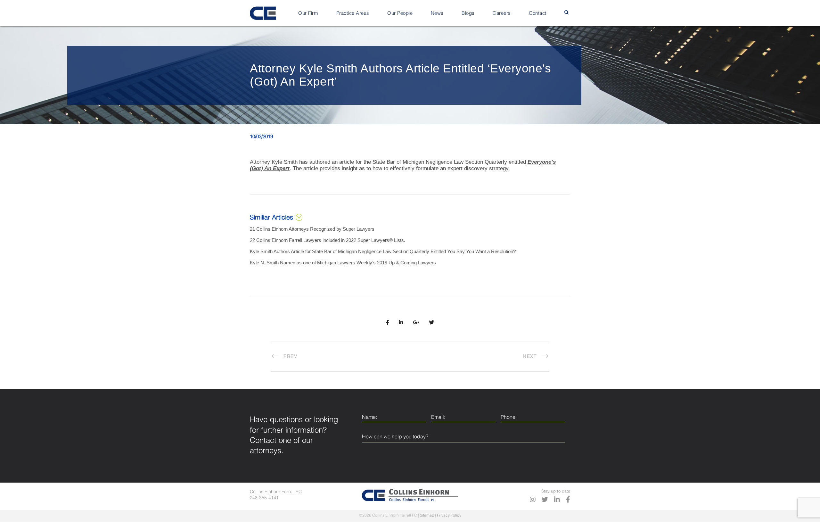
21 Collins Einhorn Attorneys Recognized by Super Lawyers (312, 229)
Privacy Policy (449, 516)
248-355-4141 (264, 498)
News (437, 13)
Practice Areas (352, 13)
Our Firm (308, 13)
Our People (400, 13)
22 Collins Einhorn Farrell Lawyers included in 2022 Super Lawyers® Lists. (327, 240)
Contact (537, 13)
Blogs (468, 13)
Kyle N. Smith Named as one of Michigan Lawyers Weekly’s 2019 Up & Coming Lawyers (343, 262)
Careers (502, 13)
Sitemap (427, 516)
